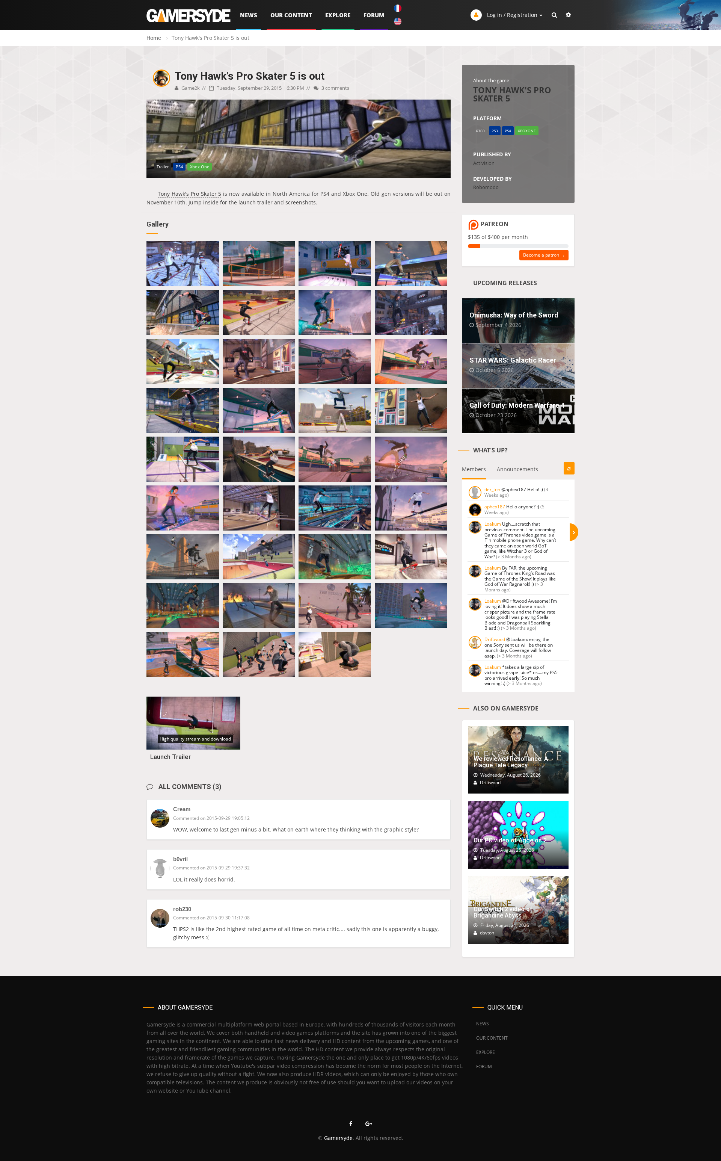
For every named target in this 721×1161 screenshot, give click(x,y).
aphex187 (494, 506)
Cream (181, 809)
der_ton (492, 489)
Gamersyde (338, 1137)
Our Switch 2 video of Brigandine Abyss (503, 912)
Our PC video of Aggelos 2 (510, 840)
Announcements (517, 469)
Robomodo (486, 187)
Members (474, 469)
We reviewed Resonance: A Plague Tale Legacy (511, 762)
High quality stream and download (195, 739)
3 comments (334, 88)
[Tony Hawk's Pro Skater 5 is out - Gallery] (182, 263)
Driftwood (494, 639)
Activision (484, 163)
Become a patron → (544, 255)
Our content (291, 15)
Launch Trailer (170, 756)
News (248, 15)
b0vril (180, 859)
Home (153, 37)
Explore (337, 15)
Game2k (190, 88)
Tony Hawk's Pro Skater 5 (189, 193)
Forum (374, 15)
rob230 (182, 909)
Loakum (492, 524)
